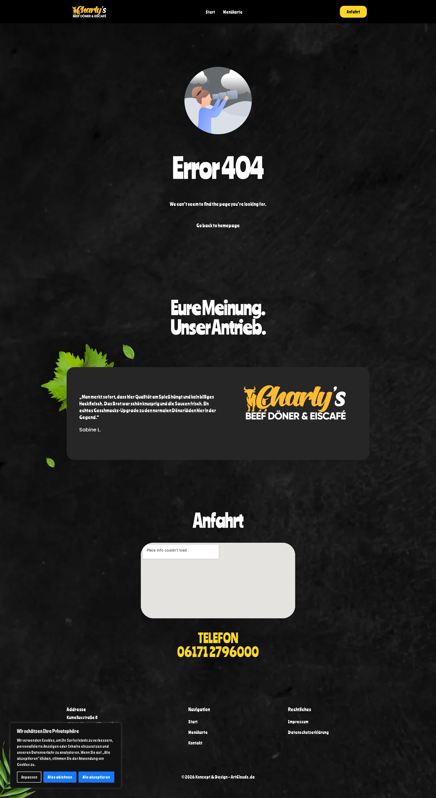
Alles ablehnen (60, 777)
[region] (65, 755)
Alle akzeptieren (96, 777)
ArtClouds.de (243, 776)
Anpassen (29, 777)
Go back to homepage (218, 225)
